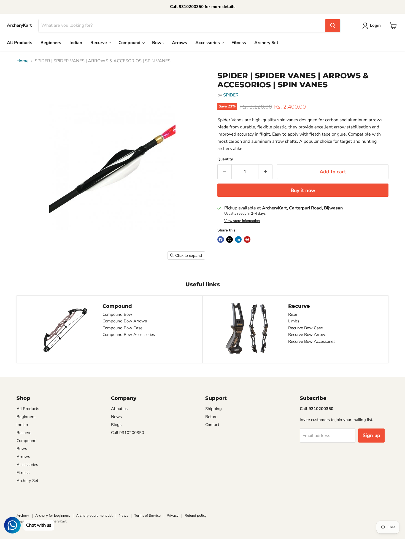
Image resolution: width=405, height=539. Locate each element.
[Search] (332, 25)
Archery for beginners (52, 515)
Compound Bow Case (122, 328)
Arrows (179, 43)
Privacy (173, 515)
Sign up (371, 435)
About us (119, 408)
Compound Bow (117, 314)
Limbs (293, 321)
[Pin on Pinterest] (247, 239)
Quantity (225, 159)
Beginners (50, 43)
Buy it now (303, 190)
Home (23, 60)
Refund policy (196, 515)
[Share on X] (229, 239)
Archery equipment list (94, 515)
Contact (212, 424)
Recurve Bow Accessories (311, 341)
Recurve (99, 43)
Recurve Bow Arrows (307, 334)
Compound (130, 43)
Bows (158, 43)
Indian (75, 43)
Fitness (238, 43)
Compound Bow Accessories (128, 334)
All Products (19, 43)
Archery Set (266, 43)
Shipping (213, 408)
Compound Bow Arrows (124, 321)
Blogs (116, 424)
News (116, 416)
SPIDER (231, 95)
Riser (292, 314)
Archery (23, 515)
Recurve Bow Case (305, 328)
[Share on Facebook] (220, 239)
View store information (242, 221)
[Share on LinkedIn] (238, 239)
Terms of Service (147, 515)
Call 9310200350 (127, 432)
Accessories (208, 43)
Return (211, 416)
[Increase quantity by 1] (265, 171)
